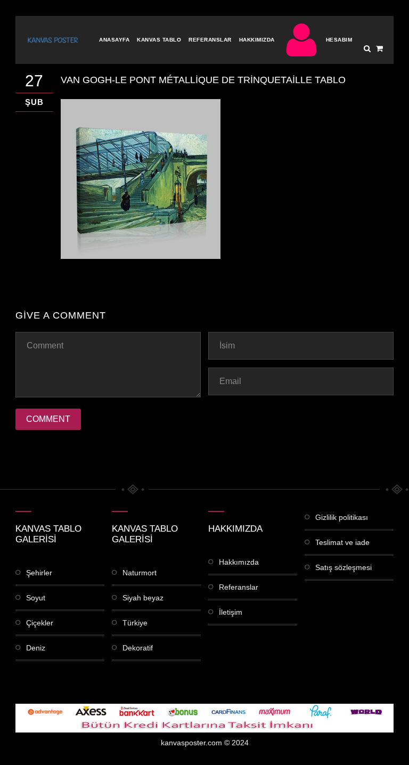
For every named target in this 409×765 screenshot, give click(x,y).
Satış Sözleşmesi (343, 567)
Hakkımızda (257, 40)
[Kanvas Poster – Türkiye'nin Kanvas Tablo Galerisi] (52, 40)
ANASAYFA (114, 40)
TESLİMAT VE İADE (342, 542)
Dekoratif (137, 648)
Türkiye (135, 622)
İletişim (230, 612)
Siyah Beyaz (142, 597)
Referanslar (210, 40)
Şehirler (39, 572)
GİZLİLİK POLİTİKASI (341, 517)
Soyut (35, 597)
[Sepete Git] (379, 48)
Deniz (35, 648)
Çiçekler (39, 622)
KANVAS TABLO (159, 40)
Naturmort (139, 572)
